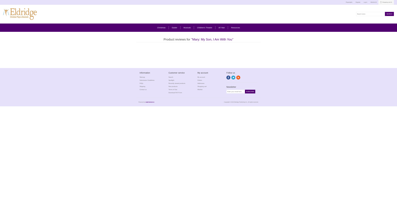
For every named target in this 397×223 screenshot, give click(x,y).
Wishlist (199, 89)
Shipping (142, 86)
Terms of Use (173, 89)
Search (171, 77)
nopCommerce (150, 102)
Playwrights (349, 2)
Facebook (228, 77)
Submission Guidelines (147, 80)
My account (201, 77)
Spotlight (171, 80)
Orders (199, 80)
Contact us (143, 89)
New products (173, 86)
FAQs (141, 83)
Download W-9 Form (175, 92)
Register (358, 2)
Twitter (233, 77)
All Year (221, 28)
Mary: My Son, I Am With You (212, 39)
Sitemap (142, 77)
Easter (174, 28)
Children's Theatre (204, 28)
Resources (235, 28)
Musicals (187, 28)
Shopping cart (202, 86)
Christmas (161, 28)
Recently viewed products (177, 83)
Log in (365, 2)
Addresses (200, 83)
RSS (238, 77)
